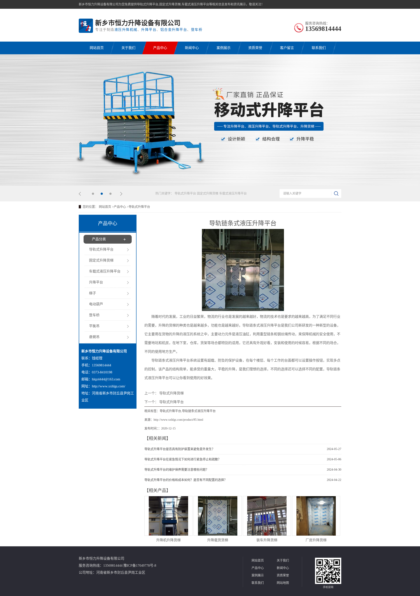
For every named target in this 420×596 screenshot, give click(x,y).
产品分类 (99, 239)
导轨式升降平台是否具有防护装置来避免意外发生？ (179, 449)
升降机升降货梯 (168, 540)
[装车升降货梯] (267, 534)
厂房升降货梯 (316, 540)
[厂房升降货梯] (316, 534)
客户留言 (287, 48)
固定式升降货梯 (208, 193)
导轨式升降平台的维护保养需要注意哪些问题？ (176, 469)
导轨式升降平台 (186, 193)
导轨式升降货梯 (171, 393)
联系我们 (319, 48)
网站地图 (283, 582)
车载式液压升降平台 (233, 193)
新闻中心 (192, 48)
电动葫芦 (96, 304)
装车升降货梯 (266, 540)
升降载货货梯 (217, 540)
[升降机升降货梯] (168, 534)
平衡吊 (94, 326)
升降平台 (96, 282)
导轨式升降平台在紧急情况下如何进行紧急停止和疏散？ (182, 459)
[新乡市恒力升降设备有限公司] (86, 26)
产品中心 (160, 48)
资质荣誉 (255, 48)
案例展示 (224, 48)
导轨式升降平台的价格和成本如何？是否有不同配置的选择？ (185, 480)
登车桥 (94, 315)
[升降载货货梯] (218, 534)
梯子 (92, 293)
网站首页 (97, 48)
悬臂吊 (94, 337)
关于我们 (128, 48)
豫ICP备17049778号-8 (139, 565)
